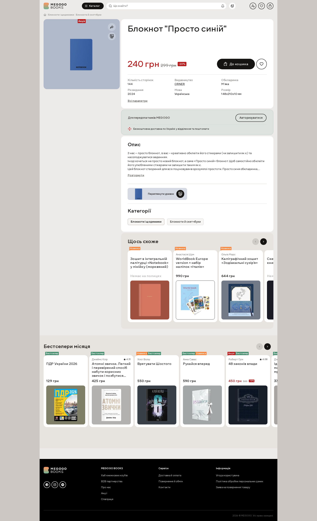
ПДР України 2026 (61, 364)
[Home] (63, 6)
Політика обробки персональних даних (239, 481)
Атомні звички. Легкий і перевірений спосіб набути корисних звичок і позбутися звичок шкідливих (111, 370)
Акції (104, 493)
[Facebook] (47, 484)
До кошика (238, 64)
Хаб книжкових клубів (114, 475)
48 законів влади (243, 364)
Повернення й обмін (170, 481)
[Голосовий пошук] (223, 6)
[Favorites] (261, 6)
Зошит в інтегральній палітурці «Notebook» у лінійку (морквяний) (149, 263)
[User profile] (253, 6)
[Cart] (270, 6)
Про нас (106, 487)
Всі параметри (137, 101)
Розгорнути (136, 175)
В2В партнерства (111, 481)
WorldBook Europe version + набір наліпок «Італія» (192, 263)
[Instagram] (55, 484)
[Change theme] (232, 6)
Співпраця (107, 499)
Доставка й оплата (169, 475)
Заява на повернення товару (233, 487)
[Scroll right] (263, 241)
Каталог (94, 6)
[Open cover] (82, 54)
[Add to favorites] (261, 64)
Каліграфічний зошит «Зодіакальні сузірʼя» (239, 261)
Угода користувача (227, 475)
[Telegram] (62, 484)
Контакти (164, 487)
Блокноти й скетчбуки (88, 14)
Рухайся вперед (196, 364)
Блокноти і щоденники (61, 14)
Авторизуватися (251, 118)
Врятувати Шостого (154, 364)
